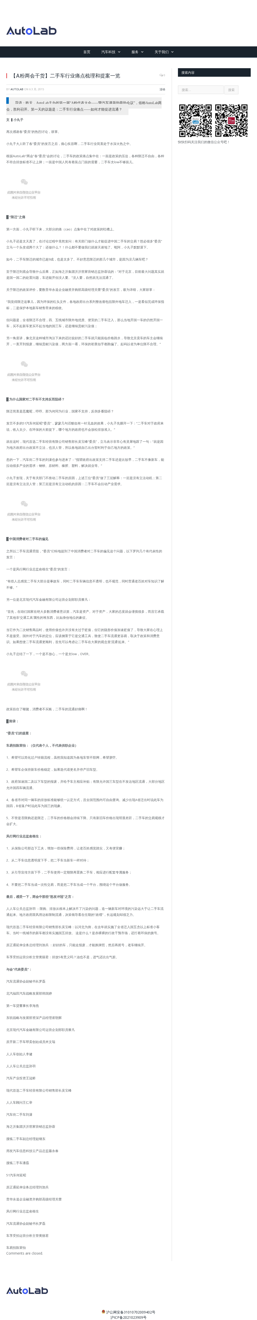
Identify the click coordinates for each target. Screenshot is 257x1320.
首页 (86, 51)
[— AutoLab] (31, 23)
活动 (162, 89)
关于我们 (162, 51)
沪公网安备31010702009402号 (130, 1312)
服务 (135, 51)
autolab (17, 89)
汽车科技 (108, 51)
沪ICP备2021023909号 (128, 1317)
